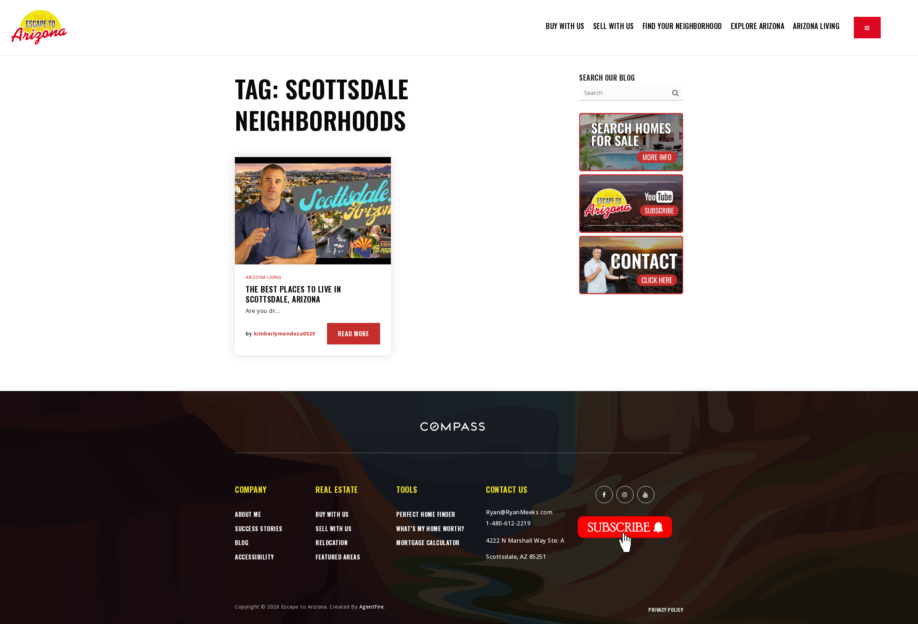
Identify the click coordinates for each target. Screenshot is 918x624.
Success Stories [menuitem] (259, 528)
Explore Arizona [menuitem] (758, 25)
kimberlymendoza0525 (285, 333)
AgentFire (371, 606)
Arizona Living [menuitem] (816, 25)
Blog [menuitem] (241, 542)
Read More (353, 333)
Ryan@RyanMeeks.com (519, 512)
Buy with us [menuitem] (565, 25)
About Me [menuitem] (248, 514)
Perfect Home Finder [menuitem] (425, 514)
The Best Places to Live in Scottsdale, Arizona (293, 294)
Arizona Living (263, 277)
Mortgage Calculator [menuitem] (428, 542)
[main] (459, 223)
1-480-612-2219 (508, 523)
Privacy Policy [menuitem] (665, 609)
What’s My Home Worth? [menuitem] (430, 528)
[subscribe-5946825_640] (625, 534)
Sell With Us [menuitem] (613, 25)
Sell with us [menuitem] (333, 528)
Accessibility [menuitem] (254, 557)
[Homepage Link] (39, 27)
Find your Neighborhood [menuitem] (682, 25)
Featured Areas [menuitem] (338, 557)
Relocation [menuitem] (331, 542)
